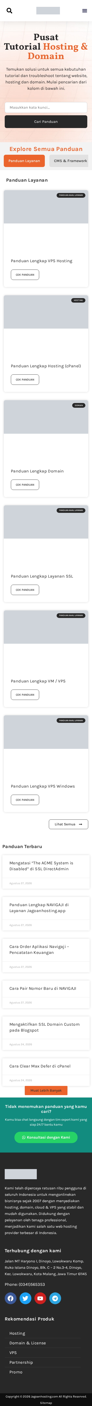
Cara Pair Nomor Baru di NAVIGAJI (42, 988)
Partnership (21, 1362)
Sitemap (46, 1403)
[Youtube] (40, 1298)
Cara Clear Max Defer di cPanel (40, 1066)
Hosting (17, 1333)
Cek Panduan (25, 274)
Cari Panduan (46, 121)
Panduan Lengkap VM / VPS (38, 681)
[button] (84, 11)
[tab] (24, 161)
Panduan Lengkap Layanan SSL (42, 576)
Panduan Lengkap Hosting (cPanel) (46, 366)
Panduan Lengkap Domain (37, 471)
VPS (13, 1352)
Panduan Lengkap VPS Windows (43, 786)
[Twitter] (25, 1298)
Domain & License (27, 1343)
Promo (16, 1372)
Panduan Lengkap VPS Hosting (41, 260)
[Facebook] (11, 1298)
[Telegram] (55, 1298)
